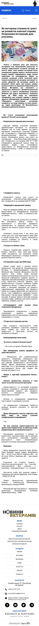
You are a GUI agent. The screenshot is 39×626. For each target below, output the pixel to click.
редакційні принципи (19, 531)
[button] (37, 2)
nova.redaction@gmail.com (16, 593)
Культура (19, 567)
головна (19, 524)
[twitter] (23, 605)
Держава (19, 555)
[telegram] (32, 605)
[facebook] (7, 605)
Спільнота (19, 574)
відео (20, 529)
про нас (19, 526)
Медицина (19, 559)
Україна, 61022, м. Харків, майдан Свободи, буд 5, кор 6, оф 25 (18, 598)
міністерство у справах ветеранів (20, 541)
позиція (19, 570)
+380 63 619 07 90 (14, 589)
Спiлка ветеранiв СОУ (19, 544)
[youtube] (15, 605)
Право (19, 563)
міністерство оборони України (19, 539)
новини (6, 10)
